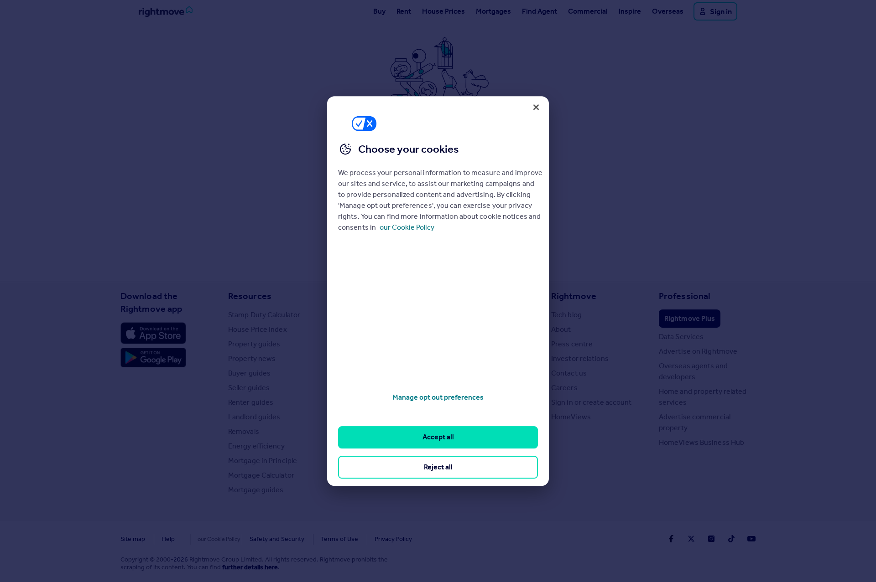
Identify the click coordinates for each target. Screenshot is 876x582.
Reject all (438, 467)
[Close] (536, 107)
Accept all (438, 437)
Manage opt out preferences (438, 397)
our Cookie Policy (407, 227)
